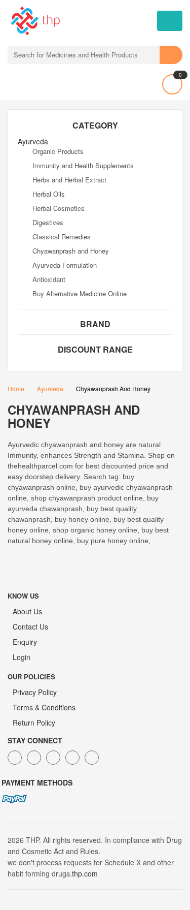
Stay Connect (35, 740)
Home (16, 388)
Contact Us (30, 626)
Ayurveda (50, 388)
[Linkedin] (53, 757)
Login (21, 657)
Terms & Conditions (44, 707)
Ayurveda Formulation (64, 265)
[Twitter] (34, 757)
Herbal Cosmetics (58, 208)
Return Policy (34, 722)
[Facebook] (15, 757)
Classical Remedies (61, 236)
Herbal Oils (48, 194)
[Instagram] (72, 757)
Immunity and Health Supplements (83, 165)
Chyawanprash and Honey (70, 251)
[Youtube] (92, 757)
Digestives (47, 222)
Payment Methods (37, 782)
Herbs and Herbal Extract (69, 179)
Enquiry (25, 642)
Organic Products (58, 151)
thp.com (85, 873)
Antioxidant (48, 279)
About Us (27, 611)
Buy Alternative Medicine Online (79, 293)
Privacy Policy (35, 692)
